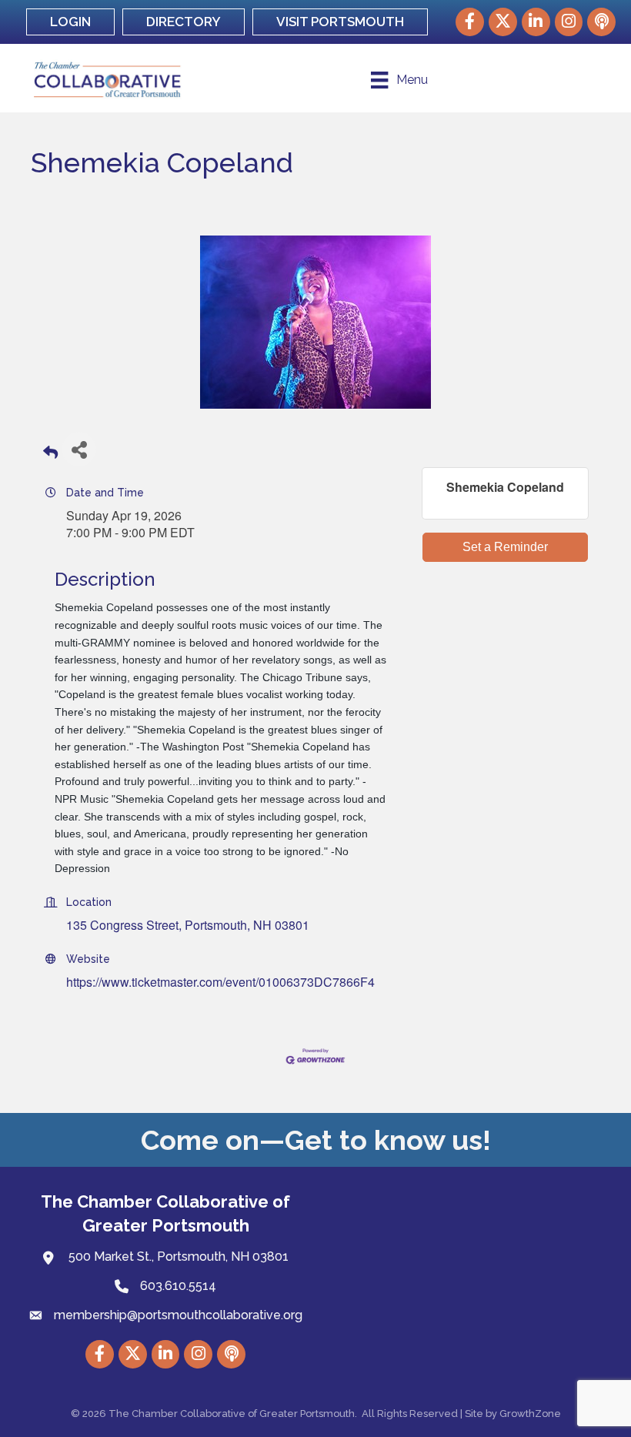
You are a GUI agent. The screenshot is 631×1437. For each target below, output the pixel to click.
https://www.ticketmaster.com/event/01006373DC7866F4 (220, 982)
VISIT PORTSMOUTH (340, 21)
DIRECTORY (183, 21)
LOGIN (70, 21)
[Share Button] (79, 449)
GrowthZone (530, 1413)
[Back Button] (50, 453)
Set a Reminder (505, 546)
